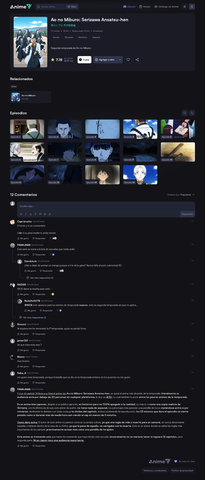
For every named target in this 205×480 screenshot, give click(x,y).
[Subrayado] (30, 214)
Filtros (73, 7)
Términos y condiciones (154, 470)
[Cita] (40, 214)
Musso (21, 356)
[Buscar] (185, 113)
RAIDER (21, 284)
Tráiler (86, 59)
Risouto (21, 324)
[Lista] (120, 59)
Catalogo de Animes (169, 6)
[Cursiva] (25, 214)
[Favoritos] (128, 59)
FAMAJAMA (24, 244)
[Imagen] (49, 214)
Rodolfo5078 (32, 300)
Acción (56, 37)
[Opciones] (192, 220)
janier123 (22, 340)
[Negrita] (21, 214)
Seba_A (21, 372)
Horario (147, 6)
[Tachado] (35, 214)
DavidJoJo (30, 261)
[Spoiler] (45, 214)
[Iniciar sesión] (192, 7)
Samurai (96, 37)
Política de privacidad (182, 470)
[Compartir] (137, 59)
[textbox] (106, 206)
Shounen (69, 37)
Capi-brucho (24, 221)
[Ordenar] (192, 113)
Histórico (82, 37)
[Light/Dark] (185, 7)
